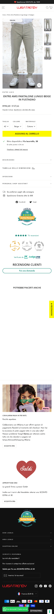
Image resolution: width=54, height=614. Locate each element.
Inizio (4, 15)
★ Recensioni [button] (51, 309)
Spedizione (18, 110)
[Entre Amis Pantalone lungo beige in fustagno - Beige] (4, 365)
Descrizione (8, 160)
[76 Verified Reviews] (27, 226)
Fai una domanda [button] (27, 270)
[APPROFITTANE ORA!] (27, 465)
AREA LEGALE (8, 539)
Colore (16, 121)
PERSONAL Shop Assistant (15, 183)
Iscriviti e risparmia (12, 554)
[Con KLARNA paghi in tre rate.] (27, 398)
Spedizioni (8, 176)
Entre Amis (8, 92)
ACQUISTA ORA (9, 501)
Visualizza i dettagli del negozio (17, 149)
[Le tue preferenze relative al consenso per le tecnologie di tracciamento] (49, 611)
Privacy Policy (37, 610)
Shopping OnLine (10, 546)
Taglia (6, 121)
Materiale (31, 121)
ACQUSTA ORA (9, 446)
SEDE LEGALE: (8, 533)
